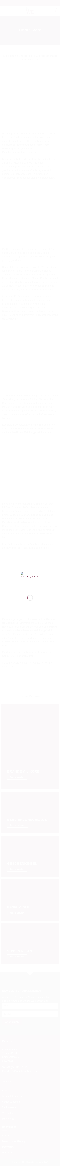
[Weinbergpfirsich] (30, 581)
